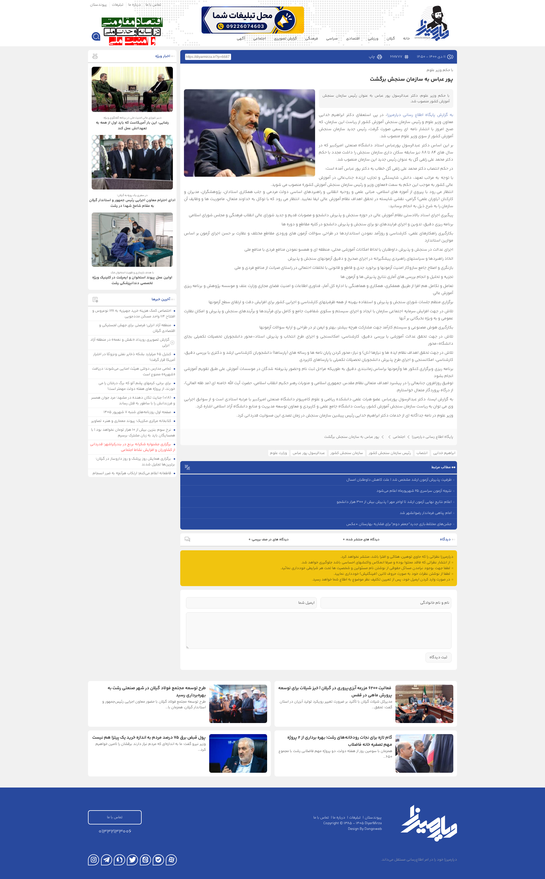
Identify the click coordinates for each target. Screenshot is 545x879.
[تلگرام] (106, 859)
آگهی (241, 38)
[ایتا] (145, 859)
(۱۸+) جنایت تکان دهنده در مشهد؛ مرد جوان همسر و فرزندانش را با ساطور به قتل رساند (133, 400)
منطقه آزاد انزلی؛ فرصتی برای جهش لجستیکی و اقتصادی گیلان (137, 328)
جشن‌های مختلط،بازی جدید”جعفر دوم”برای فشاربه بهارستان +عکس (399, 524)
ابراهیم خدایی (444, 453)
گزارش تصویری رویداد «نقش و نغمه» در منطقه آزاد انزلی (129, 342)
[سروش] (119, 859)
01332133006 (114, 831)
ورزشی (373, 38)
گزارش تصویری (285, 38)
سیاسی (332, 38)
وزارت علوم (278, 453)
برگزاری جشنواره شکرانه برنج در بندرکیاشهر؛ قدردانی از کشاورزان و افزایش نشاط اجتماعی (132, 447)
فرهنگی (311, 38)
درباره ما (134, 5)
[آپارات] (171, 859)
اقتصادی (353, 38)
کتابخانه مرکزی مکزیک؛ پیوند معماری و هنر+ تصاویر (131, 421)
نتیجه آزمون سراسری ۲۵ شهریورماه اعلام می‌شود (414, 491)
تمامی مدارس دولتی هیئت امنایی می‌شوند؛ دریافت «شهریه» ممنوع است (133, 371)
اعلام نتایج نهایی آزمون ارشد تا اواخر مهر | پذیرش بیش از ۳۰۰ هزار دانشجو (394, 502)
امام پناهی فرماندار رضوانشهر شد (426, 513)
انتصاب (421, 453)
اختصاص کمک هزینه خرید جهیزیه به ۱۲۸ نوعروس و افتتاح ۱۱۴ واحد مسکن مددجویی (133, 313)
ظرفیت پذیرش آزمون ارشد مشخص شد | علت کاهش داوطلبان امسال (399, 480)
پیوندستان (98, 5)
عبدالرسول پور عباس (309, 453)
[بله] (158, 859)
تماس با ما (153, 5)
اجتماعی (259, 38)
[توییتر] (132, 859)
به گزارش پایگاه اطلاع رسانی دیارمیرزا (420, 115)
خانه (406, 38)
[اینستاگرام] (93, 859)
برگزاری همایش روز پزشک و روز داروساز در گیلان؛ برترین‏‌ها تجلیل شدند (135, 461)
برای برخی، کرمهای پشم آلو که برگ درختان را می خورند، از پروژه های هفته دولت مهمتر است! (136, 386)
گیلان (391, 38)
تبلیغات (117, 5)
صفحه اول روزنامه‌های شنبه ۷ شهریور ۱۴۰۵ (138, 412)
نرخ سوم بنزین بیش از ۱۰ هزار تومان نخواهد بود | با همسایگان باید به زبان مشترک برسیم (133, 432)
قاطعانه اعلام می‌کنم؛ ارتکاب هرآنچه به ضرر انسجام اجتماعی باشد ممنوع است (134, 476)
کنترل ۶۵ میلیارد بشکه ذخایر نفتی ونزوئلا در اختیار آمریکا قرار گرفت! (134, 357)
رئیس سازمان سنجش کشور (390, 453)
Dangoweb (373, 829)
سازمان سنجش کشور (346, 453)
